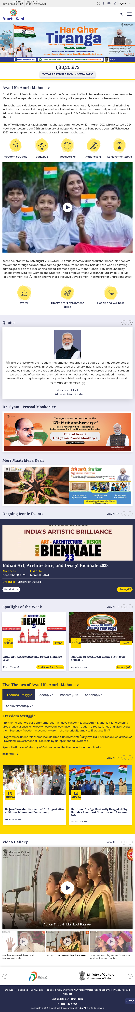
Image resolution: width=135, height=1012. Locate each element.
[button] (128, 42)
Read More (11, 589)
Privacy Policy (120, 989)
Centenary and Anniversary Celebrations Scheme (84, 989)
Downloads (37, 989)
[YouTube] (109, 3)
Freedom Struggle (19, 716)
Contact (67, 993)
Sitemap (9, 989)
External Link (67, 42)
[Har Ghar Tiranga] (67, 485)
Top (131, 1001)
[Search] (121, 14)
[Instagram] (115, 3)
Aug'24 (10, 797)
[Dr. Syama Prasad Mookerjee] (67, 432)
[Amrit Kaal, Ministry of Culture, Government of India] (13, 14)
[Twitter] (98, 3)
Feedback (22, 989)
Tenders (50, 989)
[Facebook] (103, 3)
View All (111, 513)
